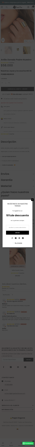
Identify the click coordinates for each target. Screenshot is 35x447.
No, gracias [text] (18, 243)
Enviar (17, 233)
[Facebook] (12, 238)
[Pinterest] (19, 238)
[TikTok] (23, 238)
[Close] (32, 199)
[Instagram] (16, 238)
